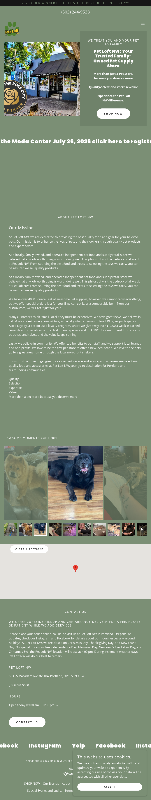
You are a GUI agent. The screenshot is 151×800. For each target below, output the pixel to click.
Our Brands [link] (51, 784)
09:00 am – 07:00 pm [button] (40, 705)
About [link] (66, 784)
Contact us (27, 722)
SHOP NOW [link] (32, 784)
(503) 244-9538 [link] (75, 12)
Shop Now (113, 113)
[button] (143, 23)
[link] (12, 23)
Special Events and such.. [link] (44, 791)
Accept (109, 786)
